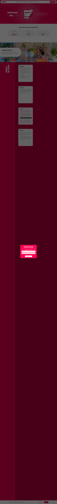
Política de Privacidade (33, 254)
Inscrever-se (28, 256)
